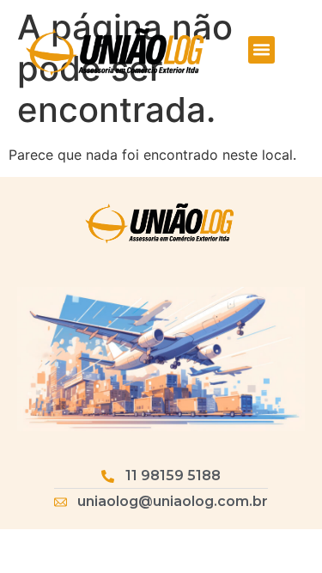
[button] (262, 50)
